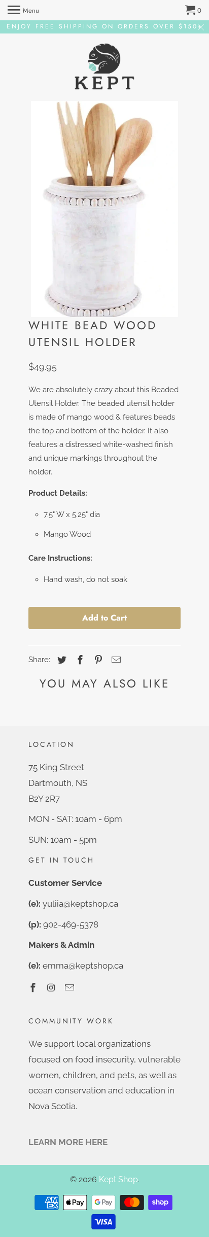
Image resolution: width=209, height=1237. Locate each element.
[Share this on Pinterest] (97, 660)
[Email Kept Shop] (70, 987)
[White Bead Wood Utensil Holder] (104, 209)
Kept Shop (118, 1179)
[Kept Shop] (104, 67)
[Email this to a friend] (115, 660)
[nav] (23, 10)
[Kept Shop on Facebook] (34, 987)
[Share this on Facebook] (79, 660)
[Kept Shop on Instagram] (52, 987)
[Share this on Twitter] (60, 660)
